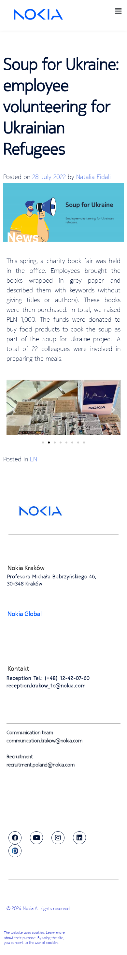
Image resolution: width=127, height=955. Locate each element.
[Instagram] (57, 837)
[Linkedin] (79, 837)
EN (33, 459)
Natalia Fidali (93, 176)
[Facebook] (14, 837)
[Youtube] (36, 837)
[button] (118, 11)
